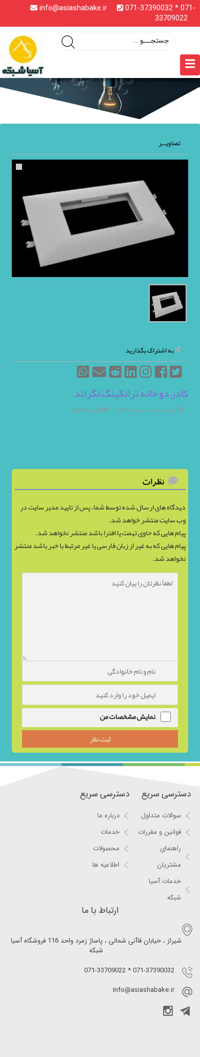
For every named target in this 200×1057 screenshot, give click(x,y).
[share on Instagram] (145, 377)
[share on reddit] (115, 377)
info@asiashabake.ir (73, 8)
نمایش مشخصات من (127, 716)
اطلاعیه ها (105, 864)
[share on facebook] (160, 377)
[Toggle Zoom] (19, 167)
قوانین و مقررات (159, 832)
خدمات (110, 832)
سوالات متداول (161, 815)
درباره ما (108, 815)
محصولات (106, 848)
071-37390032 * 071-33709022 (159, 13)
